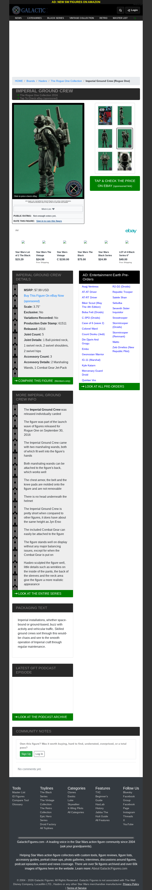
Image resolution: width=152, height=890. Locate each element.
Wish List (53, 208)
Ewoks (71, 796)
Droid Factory (48, 824)
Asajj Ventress (90, 286)
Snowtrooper (120, 317)
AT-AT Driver (89, 291)
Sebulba (117, 302)
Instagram (129, 812)
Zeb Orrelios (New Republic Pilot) (123, 349)
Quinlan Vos (89, 380)
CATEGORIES (34, 18)
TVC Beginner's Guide (101, 796)
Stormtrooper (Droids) (120, 325)
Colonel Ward (90, 328)
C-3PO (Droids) (91, 317)
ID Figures (18, 796)
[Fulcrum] (138, 5)
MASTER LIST (120, 18)
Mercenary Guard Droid (92, 372)
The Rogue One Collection (66, 80)
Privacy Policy (131, 884)
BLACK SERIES (55, 18)
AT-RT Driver (89, 297)
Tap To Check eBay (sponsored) (39, 98)
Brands (31, 80)
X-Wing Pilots (75, 808)
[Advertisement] (76, 48)
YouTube (128, 824)
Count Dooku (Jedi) (93, 334)
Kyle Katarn (88, 365)
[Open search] (120, 10)
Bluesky (127, 792)
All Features (102, 820)
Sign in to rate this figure (49, 221)
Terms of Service (77, 887)
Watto (116, 341)
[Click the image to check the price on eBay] (48, 151)
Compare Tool (20, 800)
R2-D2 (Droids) (121, 286)
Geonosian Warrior (93, 354)
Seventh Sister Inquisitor (121, 310)
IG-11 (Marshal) (91, 359)
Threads (128, 816)
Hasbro (43, 80)
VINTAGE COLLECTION (82, 18)
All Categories (76, 812)
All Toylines (46, 828)
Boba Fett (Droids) (93, 312)
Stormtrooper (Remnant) (120, 334)
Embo (85, 348)
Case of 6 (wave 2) (93, 323)
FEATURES (139, 18)
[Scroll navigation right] (135, 18)
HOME (19, 80)
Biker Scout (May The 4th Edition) (92, 304)
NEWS (18, 18)
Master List (18, 792)
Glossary (17, 804)
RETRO (103, 18)
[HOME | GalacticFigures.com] (29, 10)
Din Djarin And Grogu (90, 341)
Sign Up (26, 753)
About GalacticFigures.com (109, 868)
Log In (39, 753)
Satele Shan (120, 297)
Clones (72, 792)
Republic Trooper (123, 291)
